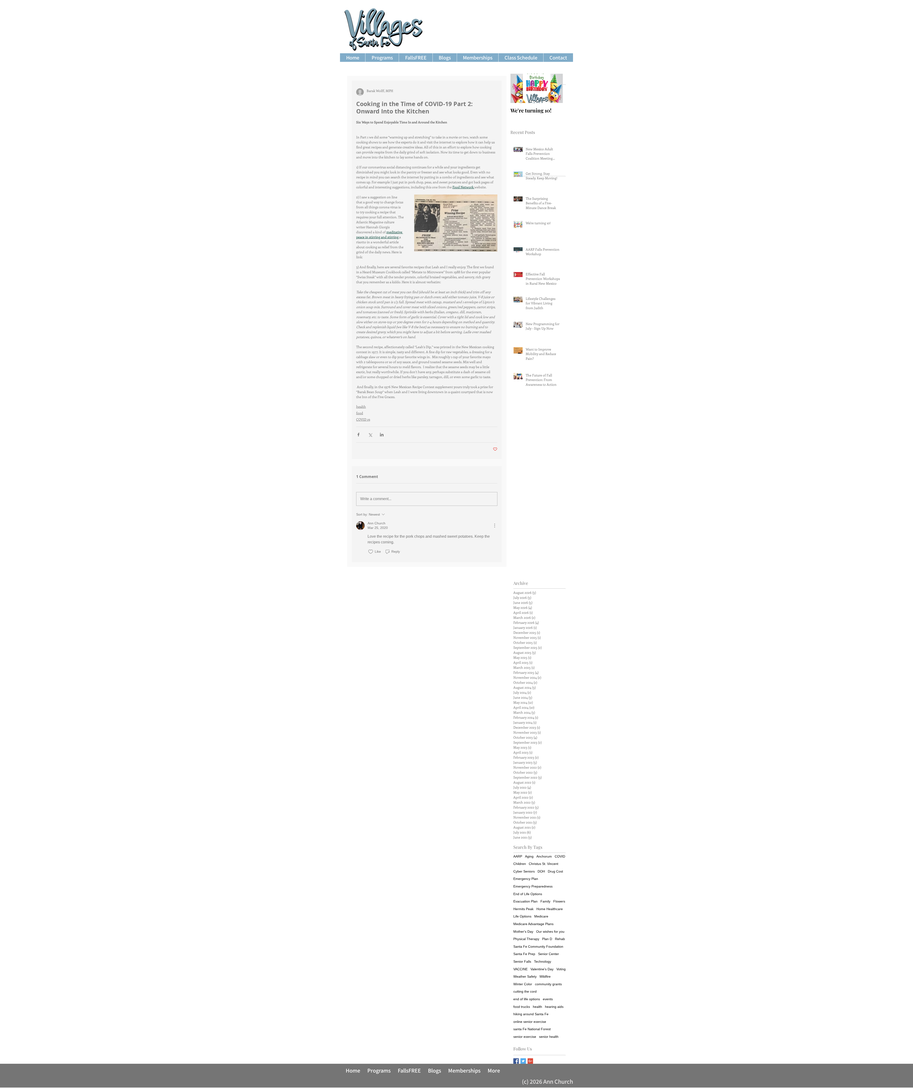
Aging (529, 856)
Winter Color (522, 984)
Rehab (560, 939)
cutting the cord (525, 991)
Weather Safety (525, 976)
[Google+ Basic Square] (530, 1061)
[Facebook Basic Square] (516, 1061)
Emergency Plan (525, 879)
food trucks (521, 1007)
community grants (548, 984)
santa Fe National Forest (532, 1029)
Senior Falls (522, 961)
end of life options (526, 999)
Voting (561, 969)
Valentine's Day (542, 969)
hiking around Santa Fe (531, 1014)
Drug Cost (555, 871)
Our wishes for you (550, 931)
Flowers (559, 901)
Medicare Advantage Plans (533, 924)
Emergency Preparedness (533, 886)
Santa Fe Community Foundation (538, 946)
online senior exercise (529, 1022)
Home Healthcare (549, 909)
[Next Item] (555, 88)
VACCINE (520, 969)
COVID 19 (363, 419)
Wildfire (545, 976)
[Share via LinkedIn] (381, 434)
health (361, 406)
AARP (517, 856)
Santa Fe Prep (524, 954)
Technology (542, 961)
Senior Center (548, 954)
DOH (541, 871)
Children (519, 864)
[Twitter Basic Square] (523, 1061)
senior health (548, 1037)
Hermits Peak (523, 909)
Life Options (522, 916)
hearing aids (554, 1007)
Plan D (547, 939)
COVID (560, 856)
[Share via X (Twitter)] (370, 434)
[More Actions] (494, 525)
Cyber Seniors (524, 871)
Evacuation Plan (525, 901)
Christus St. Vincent (543, 864)
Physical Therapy (526, 939)
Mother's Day (523, 931)
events (548, 999)
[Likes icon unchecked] (371, 552)
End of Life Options (527, 894)
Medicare (541, 916)
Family (545, 901)
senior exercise (524, 1037)
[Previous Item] (518, 88)
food (359, 413)
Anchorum (544, 856)
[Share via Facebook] (358, 434)
